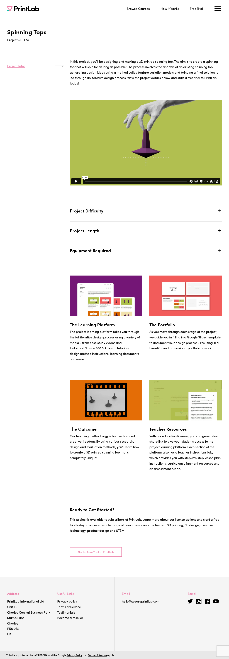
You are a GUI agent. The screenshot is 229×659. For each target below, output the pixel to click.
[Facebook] (207, 601)
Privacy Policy (74, 655)
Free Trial (196, 8)
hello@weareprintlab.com (141, 601)
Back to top (9, 110)
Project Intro (16, 66)
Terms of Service (69, 607)
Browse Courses (138, 8)
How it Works (169, 8)
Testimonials (66, 612)
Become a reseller (70, 617)
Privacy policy (67, 601)
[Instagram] (198, 601)
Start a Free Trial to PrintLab (95, 552)
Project (12, 40)
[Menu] (218, 8)
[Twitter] (190, 601)
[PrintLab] (23, 8)
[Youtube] (216, 601)
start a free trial (188, 77)
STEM (24, 40)
